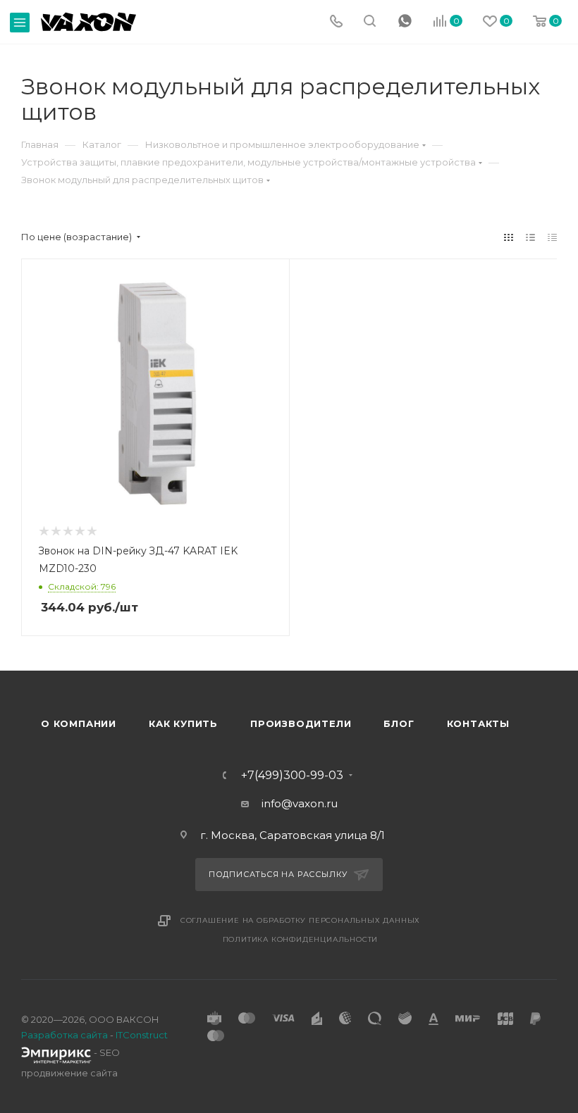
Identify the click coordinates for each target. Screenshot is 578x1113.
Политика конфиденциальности (301, 939)
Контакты (478, 723)
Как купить (183, 723)
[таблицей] (552, 237)
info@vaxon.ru (300, 803)
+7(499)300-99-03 (292, 775)
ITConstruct (142, 1034)
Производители (300, 723)
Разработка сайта (64, 1034)
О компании (78, 723)
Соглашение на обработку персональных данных (300, 920)
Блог (398, 723)
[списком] (530, 237)
